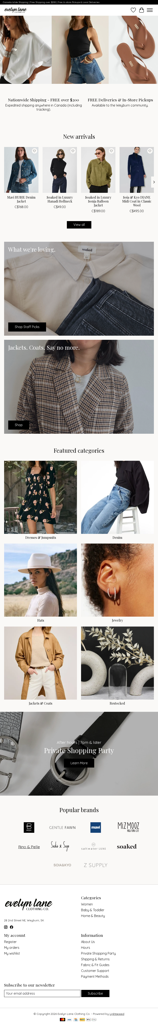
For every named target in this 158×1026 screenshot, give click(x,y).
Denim (117, 537)
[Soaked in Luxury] (127, 847)
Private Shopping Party (98, 953)
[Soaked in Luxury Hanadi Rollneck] (60, 170)
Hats (40, 620)
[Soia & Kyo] (62, 865)
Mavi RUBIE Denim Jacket (21, 199)
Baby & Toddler (92, 910)
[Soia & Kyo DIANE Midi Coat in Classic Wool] (137, 170)
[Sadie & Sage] (60, 847)
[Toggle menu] (150, 10)
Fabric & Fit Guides (95, 965)
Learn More (79, 763)
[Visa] (69, 1020)
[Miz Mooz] (129, 828)
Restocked (117, 703)
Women (87, 904)
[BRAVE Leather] (29, 828)
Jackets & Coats (40, 703)
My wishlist (12, 953)
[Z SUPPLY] (95, 865)
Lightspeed (117, 1013)
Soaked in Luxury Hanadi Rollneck (60, 199)
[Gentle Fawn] (62, 828)
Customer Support (95, 971)
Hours (85, 947)
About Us (88, 942)
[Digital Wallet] (91, 1020)
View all (79, 225)
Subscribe (95, 993)
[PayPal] (82, 1020)
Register (10, 942)
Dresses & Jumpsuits (40, 537)
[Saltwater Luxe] (93, 847)
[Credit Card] (75, 1020)
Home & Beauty (93, 916)
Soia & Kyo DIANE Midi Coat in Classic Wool (136, 201)
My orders (11, 947)
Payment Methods (95, 976)
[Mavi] (95, 828)
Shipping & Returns (95, 959)
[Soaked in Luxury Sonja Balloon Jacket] (98, 170)
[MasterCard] (62, 1020)
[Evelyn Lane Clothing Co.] (16, 10)
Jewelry (117, 620)
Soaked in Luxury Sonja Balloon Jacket (98, 201)
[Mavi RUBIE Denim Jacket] (21, 170)
